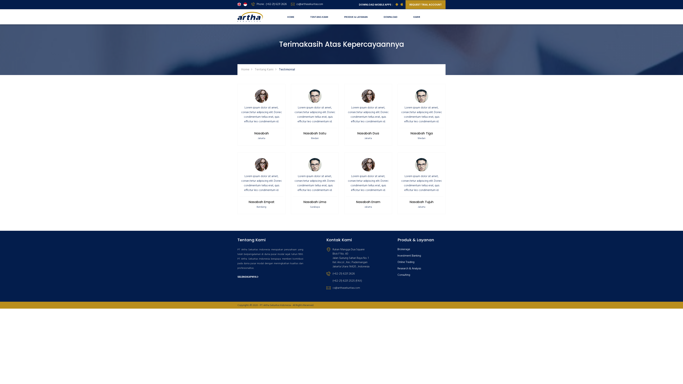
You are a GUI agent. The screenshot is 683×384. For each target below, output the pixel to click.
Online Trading (406, 262)
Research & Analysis (409, 269)
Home (290, 17)
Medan (315, 138)
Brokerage (404, 249)
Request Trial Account (425, 4)
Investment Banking (409, 256)
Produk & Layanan (356, 17)
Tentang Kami (319, 17)
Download (390, 17)
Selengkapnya (247, 277)
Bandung (261, 207)
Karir (416, 17)
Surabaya (315, 207)
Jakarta (261, 138)
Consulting (404, 275)
